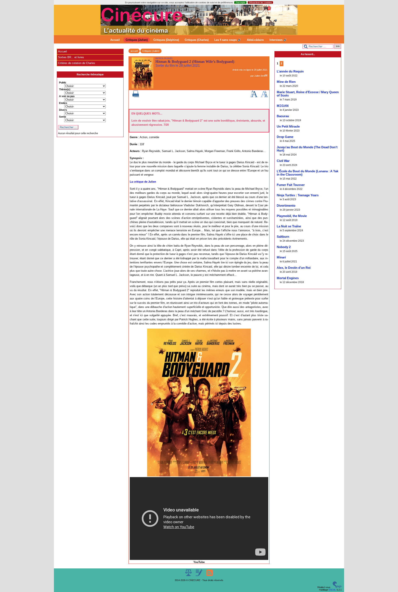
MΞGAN (283, 105)
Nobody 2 (284, 247)
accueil (134, 51)
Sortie (62, 116)
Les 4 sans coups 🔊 (227, 39)
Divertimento (286, 205)
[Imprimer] (135, 96)
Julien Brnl (259, 76)
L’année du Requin (290, 71)
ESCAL (332, 589)
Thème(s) (64, 89)
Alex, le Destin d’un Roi (294, 267)
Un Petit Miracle (288, 126)
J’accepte (240, 2)
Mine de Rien (286, 81)
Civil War (283, 161)
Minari (281, 257)
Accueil (115, 39)
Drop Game (285, 137)
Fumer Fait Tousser (291, 185)
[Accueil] (199, 34)
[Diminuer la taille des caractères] (264, 96)
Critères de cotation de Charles (76, 63)
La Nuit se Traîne (289, 226)
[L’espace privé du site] (199, 575)
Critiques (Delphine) (166, 39)
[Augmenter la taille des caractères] (253, 96)
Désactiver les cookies (260, 2)
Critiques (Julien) (137, 39)
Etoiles (63, 103)
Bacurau (283, 116)
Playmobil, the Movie (292, 216)
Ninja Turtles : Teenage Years (298, 195)
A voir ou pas (67, 96)
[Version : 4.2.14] (337, 587)
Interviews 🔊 (278, 39)
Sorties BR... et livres (71, 57)
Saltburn (283, 236)
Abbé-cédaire (255, 39)
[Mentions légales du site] (188, 575)
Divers (63, 110)
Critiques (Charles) (197, 39)
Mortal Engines (288, 278)
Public (62, 82)
